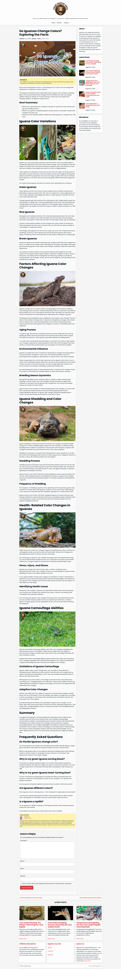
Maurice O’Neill (45, 38)
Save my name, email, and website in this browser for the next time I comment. (47, 883)
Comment (23, 840)
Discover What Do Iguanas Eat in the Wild (90, 897)
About (50, 947)
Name (22, 861)
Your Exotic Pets (27, 966)
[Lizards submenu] (61, 22)
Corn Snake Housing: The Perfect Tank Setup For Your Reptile (93, 62)
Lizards (59, 23)
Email (22, 868)
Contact (50, 951)
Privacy (90, 966)
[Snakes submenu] (69, 22)
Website (22, 876)
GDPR (94, 966)
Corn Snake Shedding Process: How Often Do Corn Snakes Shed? (92, 72)
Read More (87, 961)
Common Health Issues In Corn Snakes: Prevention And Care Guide (93, 94)
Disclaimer (98, 966)
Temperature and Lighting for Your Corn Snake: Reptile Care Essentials (92, 83)
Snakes (66, 23)
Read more (22, 939)
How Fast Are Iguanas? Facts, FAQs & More (31, 897)
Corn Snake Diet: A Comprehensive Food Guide (92, 105)
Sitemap (50, 955)
